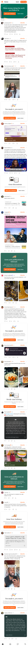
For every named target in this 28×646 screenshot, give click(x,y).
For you (2, 19)
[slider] (11, 353)
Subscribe (22, 22)
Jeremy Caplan (7, 123)
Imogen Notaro (9, 413)
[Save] (25, 139)
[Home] (2, 2)
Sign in (17, 1)
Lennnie (6, 492)
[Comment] (9, 251)
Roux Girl (9, 463)
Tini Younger (7, 445)
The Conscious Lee (8, 66)
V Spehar (6, 212)
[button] (24, 353)
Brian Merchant (8, 345)
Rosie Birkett (7, 361)
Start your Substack (10, 13)
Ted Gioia (6, 38)
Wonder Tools (10, 138)
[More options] (26, 23)
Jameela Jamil (7, 23)
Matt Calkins (7, 532)
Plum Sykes (7, 412)
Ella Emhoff (7, 196)
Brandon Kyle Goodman (10, 554)
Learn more (20, 13)
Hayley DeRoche (8, 613)
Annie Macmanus (8, 307)
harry (5, 502)
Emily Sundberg (8, 275)
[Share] (20, 34)
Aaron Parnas (7, 147)
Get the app (23, 1)
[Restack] (13, 208)
